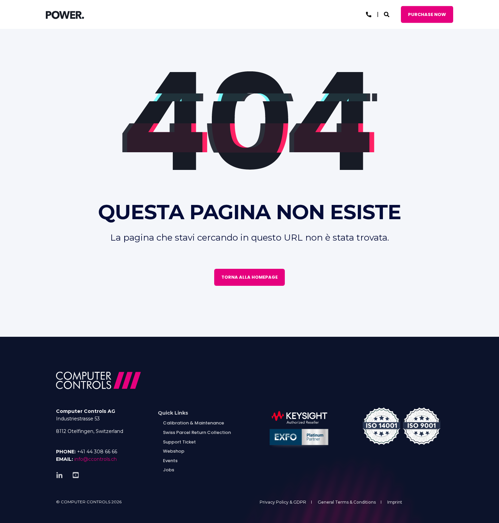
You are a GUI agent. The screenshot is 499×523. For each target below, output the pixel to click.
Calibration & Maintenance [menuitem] (193, 423)
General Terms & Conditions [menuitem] (347, 502)
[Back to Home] (65, 14)
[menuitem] (173, 413)
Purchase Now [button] (427, 14)
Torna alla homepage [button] (249, 277)
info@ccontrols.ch (95, 459)
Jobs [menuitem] (168, 470)
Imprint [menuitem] (394, 502)
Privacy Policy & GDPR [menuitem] (283, 502)
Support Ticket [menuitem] (179, 442)
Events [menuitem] (170, 460)
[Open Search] (387, 14)
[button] (13, 509)
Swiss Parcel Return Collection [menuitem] (197, 432)
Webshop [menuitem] (173, 451)
